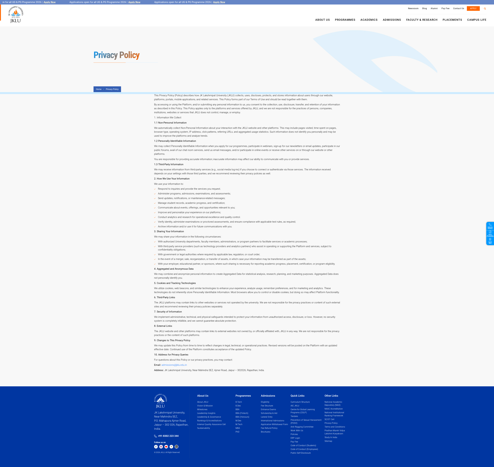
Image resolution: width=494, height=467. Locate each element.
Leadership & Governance (209, 417)
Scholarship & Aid (269, 413)
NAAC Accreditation (334, 409)
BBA (238, 409)
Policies (294, 434)
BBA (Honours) (242, 417)
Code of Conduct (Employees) (304, 449)
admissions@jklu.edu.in (174, 364)
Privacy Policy (331, 423)
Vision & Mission (205, 405)
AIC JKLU (295, 405)
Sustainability (203, 428)
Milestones (202, 409)
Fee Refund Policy (269, 428)
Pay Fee (445, 8)
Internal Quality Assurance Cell (211, 424)
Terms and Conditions (335, 427)
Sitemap (328, 441)
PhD (237, 432)
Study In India (331, 437)
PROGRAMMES (345, 19)
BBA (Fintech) (242, 413)
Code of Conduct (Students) (303, 445)
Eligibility (265, 402)
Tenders (294, 416)
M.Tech (239, 424)
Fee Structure (267, 405)
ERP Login (295, 438)
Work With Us (297, 430)
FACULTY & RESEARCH (422, 19)
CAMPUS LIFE (477, 19)
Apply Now (36, 2)
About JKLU (202, 402)
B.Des (238, 405)
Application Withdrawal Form (274, 424)
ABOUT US (322, 19)
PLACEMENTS (452, 19)
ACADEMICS (369, 19)
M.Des (238, 420)
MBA (238, 428)
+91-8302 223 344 (168, 435)
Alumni (434, 8)
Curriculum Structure (300, 402)
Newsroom (413, 8)
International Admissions (272, 420)
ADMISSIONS (392, 19)
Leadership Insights (206, 413)
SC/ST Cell (329, 419)
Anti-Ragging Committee (302, 427)
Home (98, 89)
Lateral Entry (267, 417)
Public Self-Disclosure (301, 453)
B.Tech (239, 402)
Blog (424, 8)
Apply (473, 8)
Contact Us (458, 8)
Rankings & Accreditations (209, 420)
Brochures (265, 432)
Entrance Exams (268, 409)
